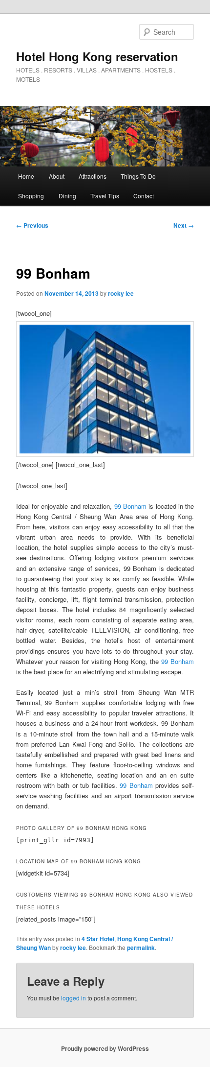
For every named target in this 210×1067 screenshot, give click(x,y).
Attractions (92, 176)
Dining (67, 195)
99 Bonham (130, 506)
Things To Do (138, 176)
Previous (32, 225)
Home (26, 176)
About (56, 176)
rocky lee (121, 293)
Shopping (31, 195)
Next (183, 225)
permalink (141, 947)
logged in (73, 998)
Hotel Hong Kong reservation (97, 56)
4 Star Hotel (98, 938)
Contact (143, 195)
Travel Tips (104, 195)
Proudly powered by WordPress (105, 1048)
